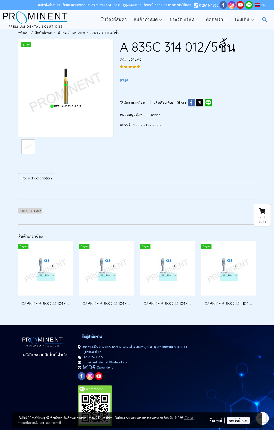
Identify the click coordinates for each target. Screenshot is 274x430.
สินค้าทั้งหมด (146, 19)
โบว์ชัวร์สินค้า (114, 19)
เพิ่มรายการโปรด (134, 103)
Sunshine (154, 115)
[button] (264, 19)
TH (263, 5)
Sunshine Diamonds (147, 125)
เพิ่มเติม (242, 19)
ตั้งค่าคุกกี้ (216, 420)
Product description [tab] (36, 178)
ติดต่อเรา (215, 19)
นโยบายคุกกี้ (53, 422)
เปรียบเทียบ (165, 103)
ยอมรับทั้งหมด (238, 420)
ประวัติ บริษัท (182, 19)
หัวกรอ (140, 115)
